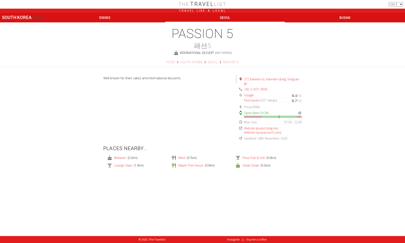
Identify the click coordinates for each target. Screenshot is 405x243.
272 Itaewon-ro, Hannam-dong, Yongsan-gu (272, 81)
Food (170, 62)
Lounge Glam (123, 165)
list (203, 4)
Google (249, 95)
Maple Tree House (190, 165)
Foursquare (252, 100)
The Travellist (157, 239)
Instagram (233, 239)
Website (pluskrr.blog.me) (261, 128)
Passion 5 (231, 62)
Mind (181, 158)
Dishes (105, 17)
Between (120, 158)
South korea (191, 62)
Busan (345, 17)
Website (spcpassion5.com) (262, 132)
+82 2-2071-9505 (255, 89)
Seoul (225, 17)
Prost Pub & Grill (254, 158)
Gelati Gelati (251, 165)
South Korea (22, 17)
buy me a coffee (257, 239)
